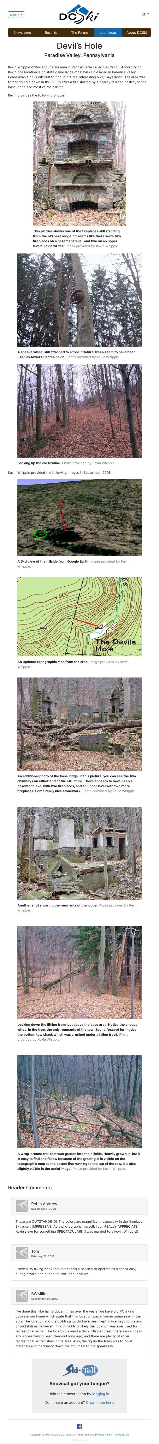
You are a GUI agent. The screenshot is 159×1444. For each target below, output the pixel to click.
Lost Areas (108, 32)
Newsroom (22, 32)
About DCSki (136, 32)
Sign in (15, 14)
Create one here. (100, 1402)
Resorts (51, 32)
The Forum (79, 32)
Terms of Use (121, 1434)
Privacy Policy (103, 1434)
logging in (100, 1394)
